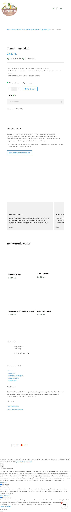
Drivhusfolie (12, 373)
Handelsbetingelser (13, 406)
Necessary (5, 484)
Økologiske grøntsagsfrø (15, 376)
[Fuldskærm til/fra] (2, 509)
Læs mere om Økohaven (19, 152)
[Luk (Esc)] (6, 509)
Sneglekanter (12, 380)
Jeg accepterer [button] (20, 462)
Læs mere (29, 462)
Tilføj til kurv (30, 89)
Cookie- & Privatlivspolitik (15, 409)
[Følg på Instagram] (12, 359)
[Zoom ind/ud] (0, 509)
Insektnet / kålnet (13, 378)
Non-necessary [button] (4, 495)
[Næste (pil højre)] (2, 511)
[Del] (4, 509)
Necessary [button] (3, 482)
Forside (10, 371)
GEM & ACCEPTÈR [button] (5, 506)
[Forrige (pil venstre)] (0, 511)
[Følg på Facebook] (8, 359)
